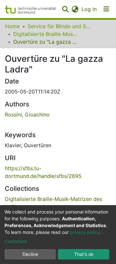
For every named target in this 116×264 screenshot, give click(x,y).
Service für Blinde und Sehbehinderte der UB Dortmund (60, 26)
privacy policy (85, 232)
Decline (30, 254)
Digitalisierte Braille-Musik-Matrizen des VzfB (45, 34)
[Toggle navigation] (106, 9)
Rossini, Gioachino (27, 114)
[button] (75, 9)
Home (12, 26)
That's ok (83, 254)
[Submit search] (65, 9)
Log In (89, 9)
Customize (16, 241)
